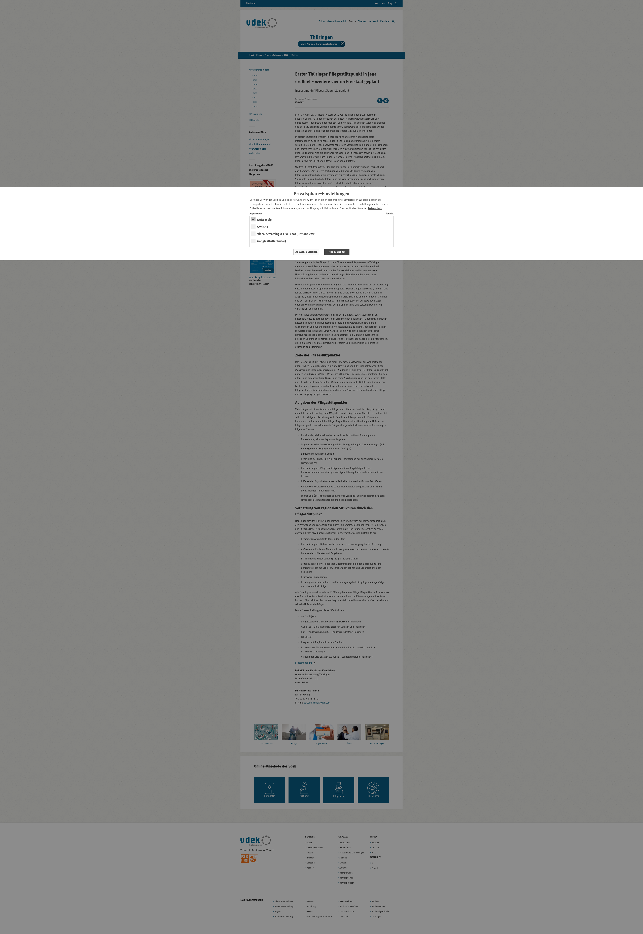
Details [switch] (390, 213)
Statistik (262, 227)
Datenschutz (375, 208)
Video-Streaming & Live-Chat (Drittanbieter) (286, 234)
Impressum (255, 213)
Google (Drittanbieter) (271, 241)
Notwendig (264, 219)
